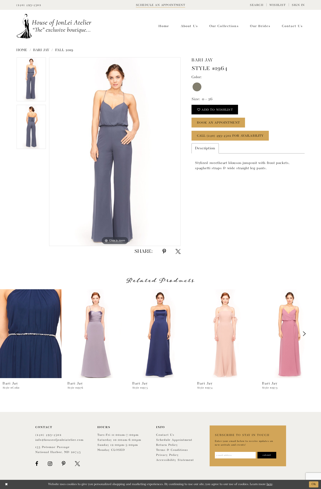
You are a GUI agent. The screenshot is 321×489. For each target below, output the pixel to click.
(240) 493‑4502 (48, 435)
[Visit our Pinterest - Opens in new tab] (63, 464)
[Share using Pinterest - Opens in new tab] (164, 251)
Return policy (167, 445)
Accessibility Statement (175, 460)
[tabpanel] (31, 81)
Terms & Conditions (172, 450)
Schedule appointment (174, 440)
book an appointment (218, 122)
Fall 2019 (64, 50)
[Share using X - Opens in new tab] (178, 251)
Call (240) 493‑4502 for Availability (230, 136)
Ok (314, 484)
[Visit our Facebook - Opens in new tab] (36, 464)
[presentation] (31, 333)
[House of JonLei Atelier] (53, 26)
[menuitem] (256, 5)
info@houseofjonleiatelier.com (59, 440)
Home (21, 50)
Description (205, 148)
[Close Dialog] (6, 484)
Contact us (165, 435)
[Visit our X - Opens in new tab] (77, 464)
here (269, 484)
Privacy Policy (167, 455)
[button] (256, 5)
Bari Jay (41, 50)
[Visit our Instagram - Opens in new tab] (50, 464)
